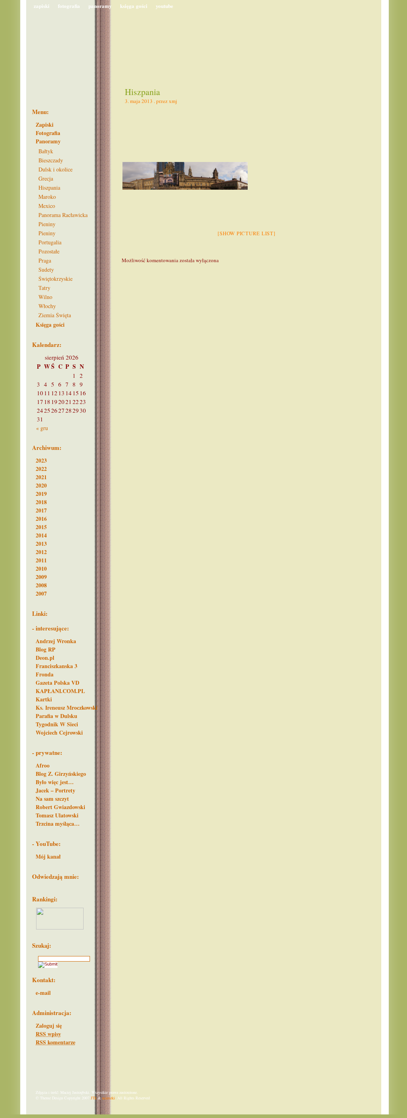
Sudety (46, 269)
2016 (41, 518)
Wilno (45, 297)
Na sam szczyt (52, 798)
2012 (41, 552)
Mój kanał (48, 856)
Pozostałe (48, 251)
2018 (41, 502)
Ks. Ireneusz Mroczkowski (66, 707)
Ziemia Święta (54, 315)
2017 (41, 510)
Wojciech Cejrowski (59, 732)
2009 (41, 577)
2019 (41, 493)
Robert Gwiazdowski (60, 807)
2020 (41, 485)
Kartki (44, 699)
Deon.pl (45, 657)
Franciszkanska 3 (56, 666)
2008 (41, 585)
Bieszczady (50, 160)
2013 (41, 543)
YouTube (164, 6)
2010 (41, 568)
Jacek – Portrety (55, 790)
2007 (41, 593)
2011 (41, 560)
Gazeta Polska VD (57, 682)
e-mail (43, 992)
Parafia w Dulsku (56, 716)
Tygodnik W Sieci (57, 724)
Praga (44, 260)
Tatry (44, 287)
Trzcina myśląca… (58, 823)
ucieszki (108, 1098)
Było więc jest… (55, 782)
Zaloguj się (49, 1025)
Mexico (46, 206)
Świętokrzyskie (55, 278)
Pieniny (46, 224)
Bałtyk (45, 151)
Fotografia (69, 6)
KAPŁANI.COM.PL (60, 691)
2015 (41, 527)
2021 (41, 477)
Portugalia (49, 242)
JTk (94, 1098)
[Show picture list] (246, 233)
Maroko (47, 196)
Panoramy (100, 6)
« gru (42, 428)
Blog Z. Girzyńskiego (61, 773)
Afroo (43, 765)
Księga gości (133, 6)
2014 (41, 535)
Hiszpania (142, 91)
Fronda (45, 674)
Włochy (47, 306)
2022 (41, 469)
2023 (41, 460)
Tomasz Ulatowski (57, 815)
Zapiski (42, 6)
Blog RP (45, 649)
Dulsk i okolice (55, 169)
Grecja (45, 178)
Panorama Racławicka (63, 215)
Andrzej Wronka (56, 641)
